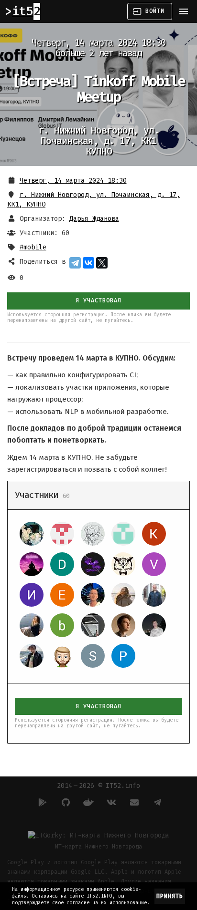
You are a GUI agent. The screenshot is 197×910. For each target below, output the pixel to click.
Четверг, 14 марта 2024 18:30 (73, 180)
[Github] (64, 802)
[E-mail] (132, 802)
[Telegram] (75, 263)
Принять (170, 896)
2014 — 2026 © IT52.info (98, 786)
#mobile (33, 247)
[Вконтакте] (109, 802)
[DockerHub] (87, 802)
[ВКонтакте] (88, 263)
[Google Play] (41, 802)
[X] (102, 263)
